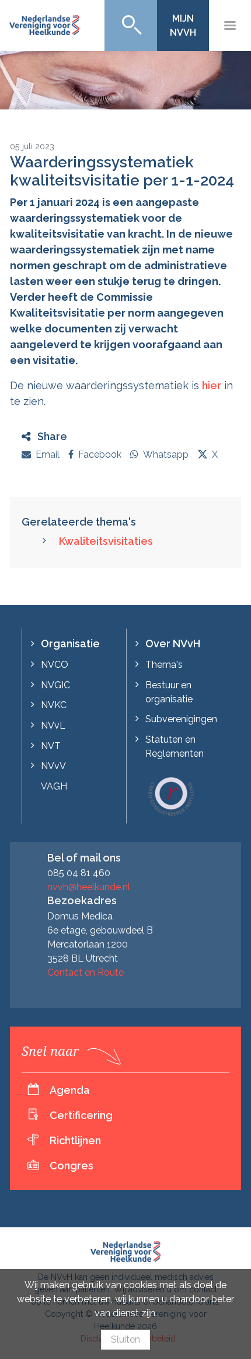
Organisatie (70, 643)
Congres (71, 1165)
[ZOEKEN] (130, 25)
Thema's (164, 664)
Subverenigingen (181, 719)
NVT (51, 745)
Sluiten (125, 1339)
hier (211, 385)
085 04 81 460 (78, 872)
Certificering (81, 1115)
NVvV (53, 765)
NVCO (54, 664)
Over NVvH (172, 643)
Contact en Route (85, 972)
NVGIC (55, 685)
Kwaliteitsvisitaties (106, 541)
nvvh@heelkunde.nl (88, 887)
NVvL (53, 725)
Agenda (70, 1090)
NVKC (54, 705)
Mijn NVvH (183, 25)
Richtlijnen (75, 1140)
